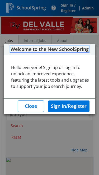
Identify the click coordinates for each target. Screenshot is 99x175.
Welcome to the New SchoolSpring (50, 49)
